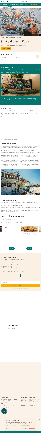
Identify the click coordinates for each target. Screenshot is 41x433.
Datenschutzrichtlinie (26, 425)
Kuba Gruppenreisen (23, 402)
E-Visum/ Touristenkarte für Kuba (34, 399)
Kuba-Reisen (6, 37)
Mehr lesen (11, 248)
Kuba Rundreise (23, 400)
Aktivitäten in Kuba (18, 37)
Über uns (25, 4)
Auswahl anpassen (25, 428)
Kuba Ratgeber (20, 4)
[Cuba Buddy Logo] (10, 1)
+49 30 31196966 (24, 431)
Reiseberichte (14, 4)
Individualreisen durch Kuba (23, 405)
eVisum (9, 4)
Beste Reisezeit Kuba (32, 404)
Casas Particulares (32, 405)
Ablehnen (7, 428)
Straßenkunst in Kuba (12, 37)
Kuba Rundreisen (3, 4)
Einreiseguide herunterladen (20, 285)
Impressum (2, 420)
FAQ (29, 406)
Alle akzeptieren (32, 428)
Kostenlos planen (33, 4)
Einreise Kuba (31, 400)
